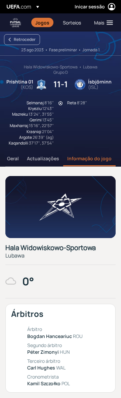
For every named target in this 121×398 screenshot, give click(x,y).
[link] (42, 22)
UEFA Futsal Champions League (15, 22)
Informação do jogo (89, 158)
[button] (102, 22)
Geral (13, 158)
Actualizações (43, 158)
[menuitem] (43, 22)
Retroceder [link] (25, 39)
